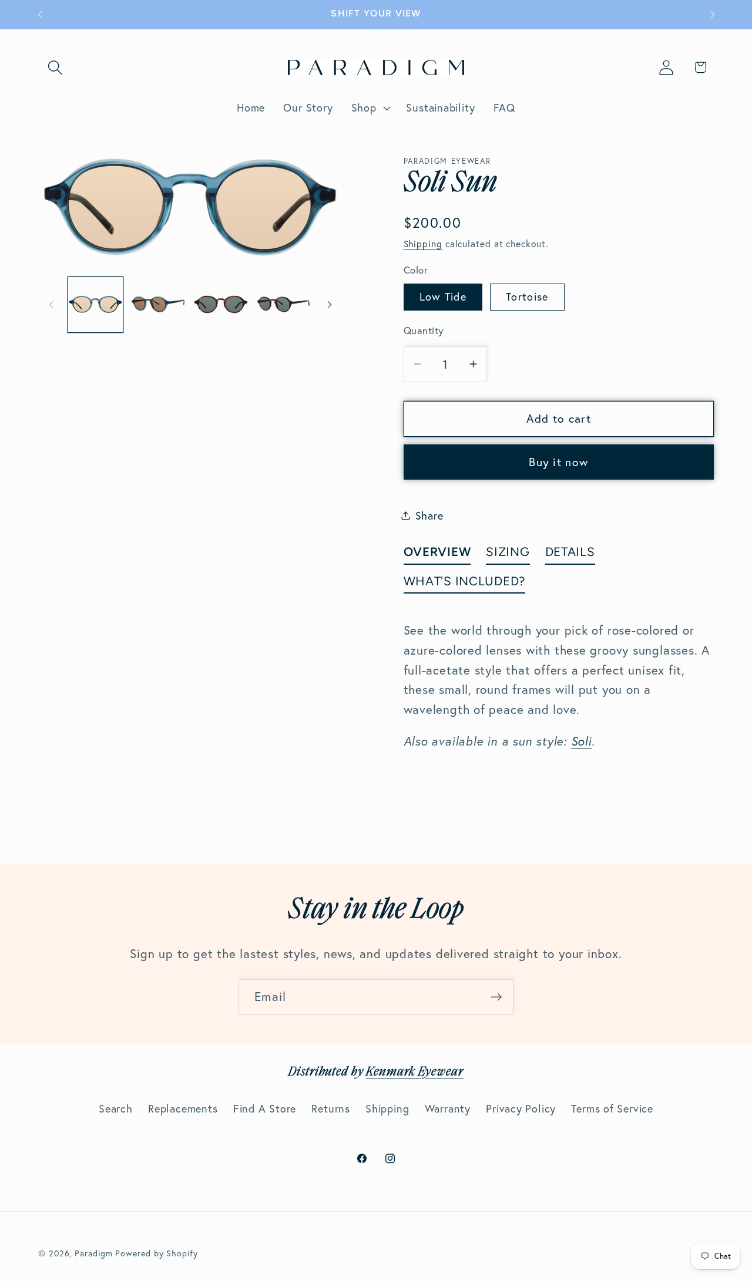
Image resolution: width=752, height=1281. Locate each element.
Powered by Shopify (156, 1253)
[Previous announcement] (40, 14)
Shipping (423, 244)
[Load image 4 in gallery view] (283, 304)
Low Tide (442, 296)
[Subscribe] (496, 997)
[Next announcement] (713, 14)
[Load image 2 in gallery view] (158, 304)
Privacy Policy (521, 1108)
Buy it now (558, 462)
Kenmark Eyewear (415, 1072)
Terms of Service (612, 1108)
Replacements (182, 1108)
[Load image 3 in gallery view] (221, 304)
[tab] (437, 554)
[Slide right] (330, 305)
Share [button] (429, 515)
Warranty (448, 1108)
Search (116, 1108)
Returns (330, 1108)
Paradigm (93, 1253)
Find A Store (264, 1108)
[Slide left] (51, 305)
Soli (581, 741)
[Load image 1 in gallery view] (95, 304)
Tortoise (527, 296)
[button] (55, 67)
